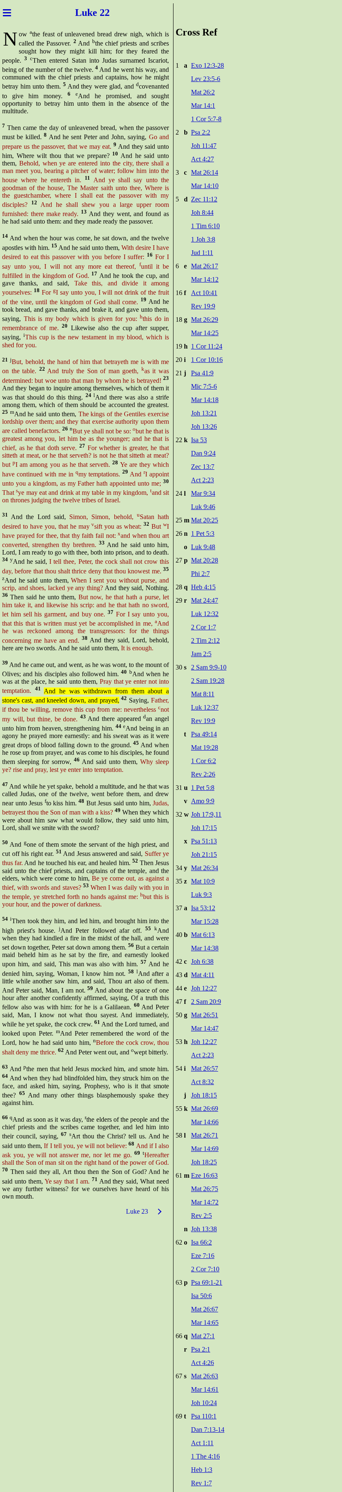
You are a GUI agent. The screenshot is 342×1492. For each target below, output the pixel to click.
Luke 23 (137, 1211)
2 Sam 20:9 (206, 1001)
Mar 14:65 (205, 1322)
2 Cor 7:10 (205, 1269)
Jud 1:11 (202, 252)
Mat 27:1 (203, 1335)
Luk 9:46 (203, 506)
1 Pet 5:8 (202, 787)
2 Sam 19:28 (207, 680)
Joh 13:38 (204, 1228)
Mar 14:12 (205, 279)
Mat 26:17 (204, 266)
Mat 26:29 (204, 319)
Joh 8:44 (202, 212)
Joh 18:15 (204, 1095)
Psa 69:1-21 (206, 1282)
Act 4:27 (202, 159)
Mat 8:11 (202, 694)
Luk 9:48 (203, 546)
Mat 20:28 (204, 560)
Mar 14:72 (205, 1202)
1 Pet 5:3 (202, 533)
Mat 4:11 (202, 974)
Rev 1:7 (201, 1483)
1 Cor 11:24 (206, 346)
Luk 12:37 (205, 707)
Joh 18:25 (204, 1162)
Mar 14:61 (205, 1389)
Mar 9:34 (203, 493)
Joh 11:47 (203, 145)
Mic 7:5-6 (204, 386)
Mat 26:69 (204, 1108)
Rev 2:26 (203, 774)
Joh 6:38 (202, 961)
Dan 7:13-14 (207, 1429)
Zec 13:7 (202, 466)
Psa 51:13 (204, 841)
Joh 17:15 (204, 827)
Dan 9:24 (203, 453)
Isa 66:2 (201, 1242)
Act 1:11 (202, 1442)
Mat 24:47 (204, 600)
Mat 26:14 (204, 172)
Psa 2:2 (200, 132)
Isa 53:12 (203, 907)
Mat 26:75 (204, 1188)
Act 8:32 (202, 1081)
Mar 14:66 (205, 1121)
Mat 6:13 (203, 934)
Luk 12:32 (205, 613)
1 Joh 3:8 (203, 239)
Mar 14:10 (205, 185)
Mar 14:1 (203, 105)
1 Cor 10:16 (207, 359)
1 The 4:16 (205, 1456)
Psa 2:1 (200, 1349)
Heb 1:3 (201, 1469)
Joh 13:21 (204, 413)
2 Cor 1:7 (203, 627)
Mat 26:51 (204, 1014)
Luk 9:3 (201, 894)
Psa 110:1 (203, 1416)
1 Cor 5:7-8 (206, 118)
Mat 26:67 (204, 1309)
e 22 (105, 12)
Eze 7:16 (202, 1255)
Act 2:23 (202, 480)
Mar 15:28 (205, 921)
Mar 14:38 (205, 948)
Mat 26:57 (204, 1068)
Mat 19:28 (204, 747)
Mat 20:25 (204, 520)
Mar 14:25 (205, 332)
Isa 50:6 (201, 1295)
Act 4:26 (202, 1362)
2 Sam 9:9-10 (208, 667)
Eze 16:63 (204, 1175)
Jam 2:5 (201, 653)
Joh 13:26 (204, 426)
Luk (80, 12)
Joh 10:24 (204, 1402)
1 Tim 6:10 (205, 225)
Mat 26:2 (203, 92)
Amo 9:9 (202, 801)
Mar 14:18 (205, 399)
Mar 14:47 (205, 1028)
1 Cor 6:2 (203, 760)
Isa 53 (199, 439)
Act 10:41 (204, 292)
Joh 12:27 (204, 988)
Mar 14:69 (205, 1148)
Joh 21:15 (204, 854)
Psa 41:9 (202, 373)
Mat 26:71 (204, 1135)
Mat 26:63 (204, 1376)
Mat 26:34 (204, 867)
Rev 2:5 (201, 1215)
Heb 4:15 (203, 587)
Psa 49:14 (204, 734)
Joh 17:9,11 (206, 814)
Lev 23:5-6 (205, 78)
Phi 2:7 (200, 573)
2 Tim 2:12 (205, 640)
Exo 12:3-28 (207, 65)
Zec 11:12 (204, 199)
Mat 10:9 (203, 881)
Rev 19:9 (203, 306)
